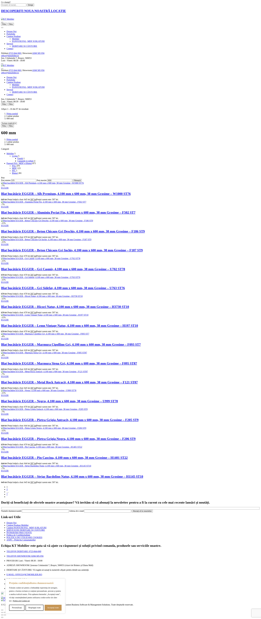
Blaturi (15, 173)
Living (15, 156)
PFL (14, 171)
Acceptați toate (53, 608)
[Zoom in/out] (5, 612)
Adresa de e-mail (76, 511)
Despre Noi (11, 31)
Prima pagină (12, 113)
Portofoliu (11, 34)
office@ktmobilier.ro (10, 55)
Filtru (4, 24)
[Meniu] (2, 22)
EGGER (5, 188)
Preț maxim (41, 180)
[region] (35, 596)
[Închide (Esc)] (2, 612)
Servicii (10, 44)
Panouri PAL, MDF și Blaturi (19, 163)
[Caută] (2, 63)
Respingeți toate (34, 608)
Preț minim (5, 180)
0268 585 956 (38, 53)
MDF (14, 168)
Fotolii (20, 158)
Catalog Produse (14, 36)
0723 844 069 (14, 53)
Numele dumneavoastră (11, 511)
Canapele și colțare (25, 161)
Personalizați (17, 608)
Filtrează (77, 180)
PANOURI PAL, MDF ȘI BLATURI (28, 41)
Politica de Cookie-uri (21, 601)
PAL (14, 166)
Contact (10, 48)
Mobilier (15, 39)
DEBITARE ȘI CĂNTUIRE (24, 46)
